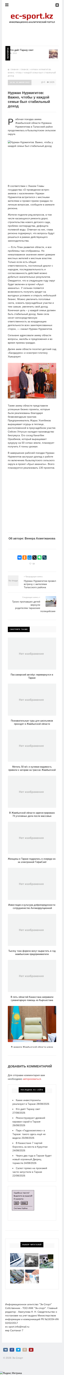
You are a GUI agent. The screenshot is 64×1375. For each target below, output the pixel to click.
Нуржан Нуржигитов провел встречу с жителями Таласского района (40, 584)
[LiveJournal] (44, 557)
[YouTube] (31, 1350)
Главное (24, 69)
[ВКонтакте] (19, 557)
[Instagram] (24, 1350)
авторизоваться (32, 1078)
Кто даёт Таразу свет (16, 50)
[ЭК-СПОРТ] (32, 13)
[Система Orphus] (23, 1191)
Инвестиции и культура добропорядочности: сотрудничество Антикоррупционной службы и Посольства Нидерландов (32, 908)
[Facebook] (12, 1350)
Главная (14, 69)
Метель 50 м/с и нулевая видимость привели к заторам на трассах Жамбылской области (32, 769)
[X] (34, 557)
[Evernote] (39, 557)
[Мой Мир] (29, 557)
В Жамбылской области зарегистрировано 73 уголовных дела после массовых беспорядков (32, 816)
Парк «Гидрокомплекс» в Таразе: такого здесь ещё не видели (29, 1134)
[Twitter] (18, 1350)
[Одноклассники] (24, 557)
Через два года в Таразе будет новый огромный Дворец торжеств (32, 1159)
